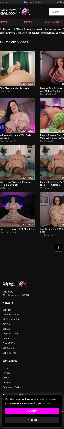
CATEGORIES (54, 22)
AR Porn (7, 324)
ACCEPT (32, 410)
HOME (4, 22)
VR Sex (60, 2)
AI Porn (6, 338)
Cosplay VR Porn (32, 2)
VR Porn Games (11, 314)
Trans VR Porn (10, 333)
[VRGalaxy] (15, 284)
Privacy (6, 373)
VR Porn (4, 2)
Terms (6, 368)
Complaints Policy (12, 387)
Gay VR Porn (9, 343)
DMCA (6, 377)
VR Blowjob (8, 348)
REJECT (32, 420)
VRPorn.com (9, 352)
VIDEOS (27, 22)
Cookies (7, 382)
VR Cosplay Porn (11, 319)
